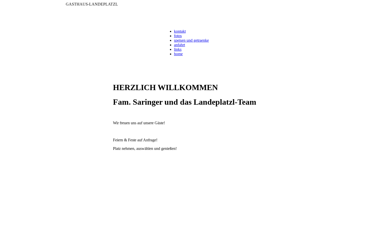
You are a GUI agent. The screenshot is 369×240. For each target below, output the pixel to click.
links (177, 49)
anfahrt (179, 45)
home (178, 54)
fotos (178, 36)
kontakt (180, 31)
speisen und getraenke (191, 40)
